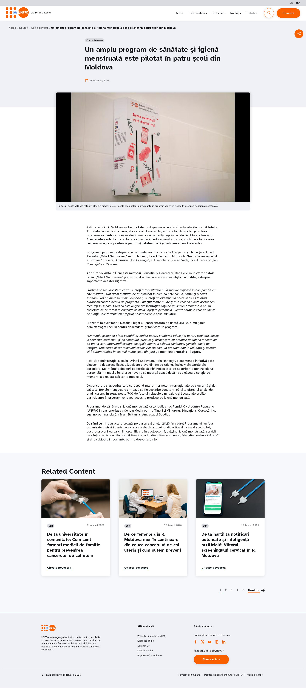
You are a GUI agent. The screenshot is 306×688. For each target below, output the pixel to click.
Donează (288, 13)
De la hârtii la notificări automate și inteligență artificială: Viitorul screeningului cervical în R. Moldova (229, 545)
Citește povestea (59, 567)
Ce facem (217, 13)
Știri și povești (39, 28)
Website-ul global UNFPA (151, 636)
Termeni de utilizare (189, 674)
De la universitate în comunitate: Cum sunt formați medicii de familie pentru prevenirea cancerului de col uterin (73, 545)
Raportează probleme (149, 655)
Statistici (251, 13)
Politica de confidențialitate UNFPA (223, 674)
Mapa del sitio (255, 674)
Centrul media (145, 650)
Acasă (179, 13)
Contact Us (143, 645)
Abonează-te (211, 659)
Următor (254, 590)
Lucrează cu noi (145, 640)
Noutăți (234, 13)
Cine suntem (197, 13)
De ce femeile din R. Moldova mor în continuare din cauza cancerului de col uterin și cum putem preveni (152, 542)
